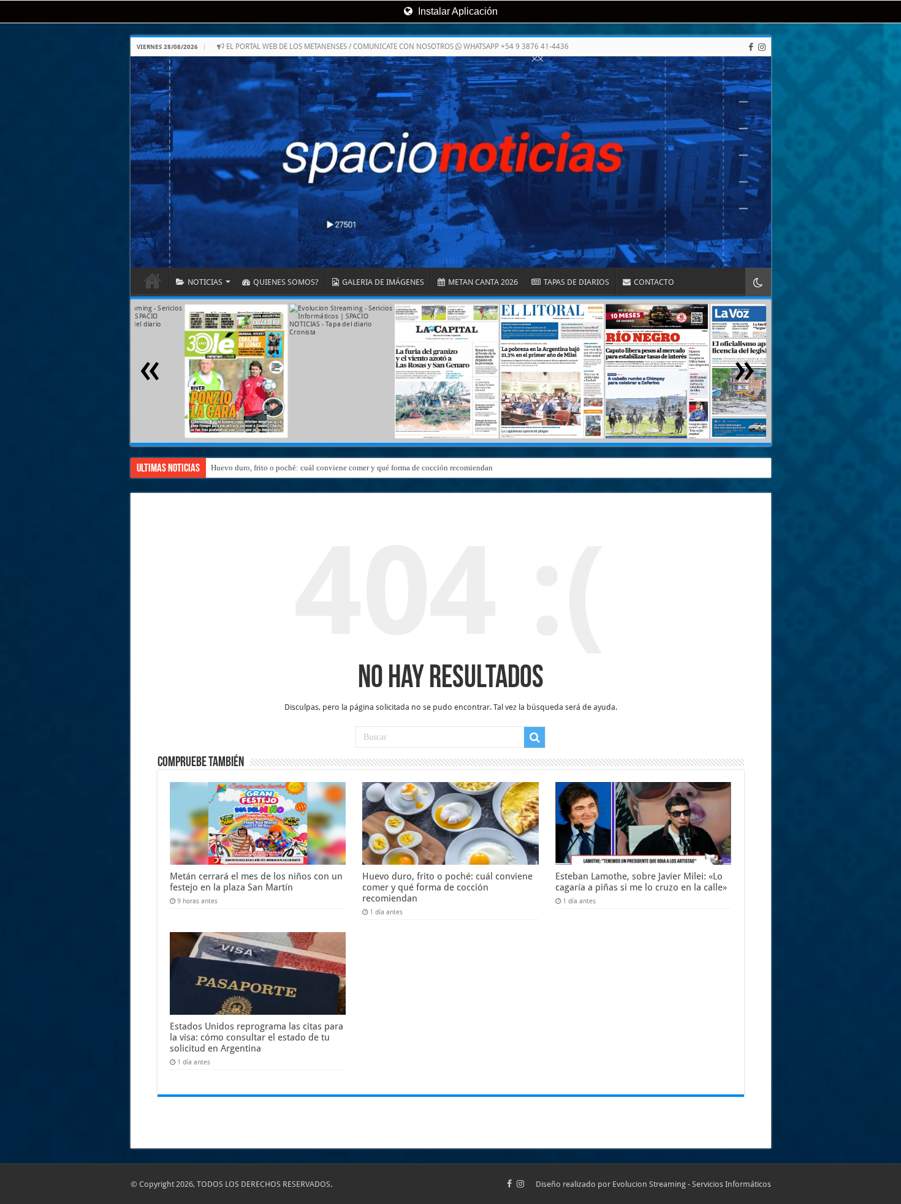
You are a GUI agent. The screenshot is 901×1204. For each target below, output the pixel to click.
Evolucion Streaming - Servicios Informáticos (691, 1184)
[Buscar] (534, 737)
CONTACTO (654, 282)
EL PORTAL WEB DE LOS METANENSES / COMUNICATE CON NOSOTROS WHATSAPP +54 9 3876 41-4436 (396, 46)
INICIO (153, 280)
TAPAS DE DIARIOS (576, 282)
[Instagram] (762, 47)
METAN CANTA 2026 (483, 282)
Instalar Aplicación (457, 11)
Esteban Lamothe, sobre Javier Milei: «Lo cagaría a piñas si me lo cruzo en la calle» (349, 467)
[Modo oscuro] (758, 282)
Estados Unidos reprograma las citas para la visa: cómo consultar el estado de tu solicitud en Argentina (256, 1037)
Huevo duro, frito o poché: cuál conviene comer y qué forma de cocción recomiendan (447, 887)
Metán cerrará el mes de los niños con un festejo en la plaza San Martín (256, 882)
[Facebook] (751, 47)
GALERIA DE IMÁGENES (383, 282)
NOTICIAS (205, 282)
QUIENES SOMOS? (286, 282)
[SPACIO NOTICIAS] (451, 162)
